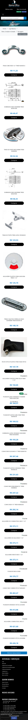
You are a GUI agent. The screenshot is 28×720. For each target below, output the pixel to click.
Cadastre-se (4, 671)
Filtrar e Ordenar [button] (22, 34)
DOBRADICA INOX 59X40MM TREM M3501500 (14, 107)
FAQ (3, 661)
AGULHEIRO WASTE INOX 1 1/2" (14, 555)
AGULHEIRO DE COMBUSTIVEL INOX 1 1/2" (14, 521)
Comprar (14, 75)
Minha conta (9, 9)
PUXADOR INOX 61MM (14, 571)
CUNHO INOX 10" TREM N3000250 (14, 504)
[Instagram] (3, 696)
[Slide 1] (13, 273)
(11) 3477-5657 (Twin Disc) (8, 708)
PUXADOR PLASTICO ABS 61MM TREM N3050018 (14, 415)
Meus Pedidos (5, 673)
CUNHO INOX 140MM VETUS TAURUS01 (14, 588)
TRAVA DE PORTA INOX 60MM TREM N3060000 (14, 150)
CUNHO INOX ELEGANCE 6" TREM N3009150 (14, 451)
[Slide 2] (15, 273)
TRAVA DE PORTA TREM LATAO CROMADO (14, 235)
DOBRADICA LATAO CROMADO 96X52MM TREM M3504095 (14, 433)
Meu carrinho (5, 675)
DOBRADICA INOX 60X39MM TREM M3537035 (14, 193)
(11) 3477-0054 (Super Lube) (9, 710)
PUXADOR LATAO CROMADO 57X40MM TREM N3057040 (14, 397)
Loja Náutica (12, 29)
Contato (4, 688)
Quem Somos (5, 682)
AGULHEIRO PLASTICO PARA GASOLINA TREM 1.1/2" (14, 277)
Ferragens (20, 31)
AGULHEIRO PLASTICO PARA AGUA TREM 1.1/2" (14, 379)
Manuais (4, 663)
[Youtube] (6, 696)
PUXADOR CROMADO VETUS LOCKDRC (14, 605)
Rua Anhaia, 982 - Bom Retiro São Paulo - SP (9, 702)
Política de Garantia (6, 669)
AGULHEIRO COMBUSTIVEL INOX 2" (14, 621)
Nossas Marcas (5, 684)
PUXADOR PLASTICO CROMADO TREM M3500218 (14, 468)
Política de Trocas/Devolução (8, 667)
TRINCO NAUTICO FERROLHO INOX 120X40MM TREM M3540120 (14, 319)
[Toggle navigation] (3, 14)
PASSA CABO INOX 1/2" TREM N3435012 (14, 66)
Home (4, 29)
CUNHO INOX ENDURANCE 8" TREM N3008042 (14, 487)
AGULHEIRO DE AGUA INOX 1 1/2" (14, 538)
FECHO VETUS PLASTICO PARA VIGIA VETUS (14, 362)
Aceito (14, 718)
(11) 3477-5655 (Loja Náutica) (9, 707)
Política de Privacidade (7, 665)
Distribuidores (5, 686)
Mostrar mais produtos (14, 653)
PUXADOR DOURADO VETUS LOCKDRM (14, 638)
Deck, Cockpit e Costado (8, 31)
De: (14, 402)
